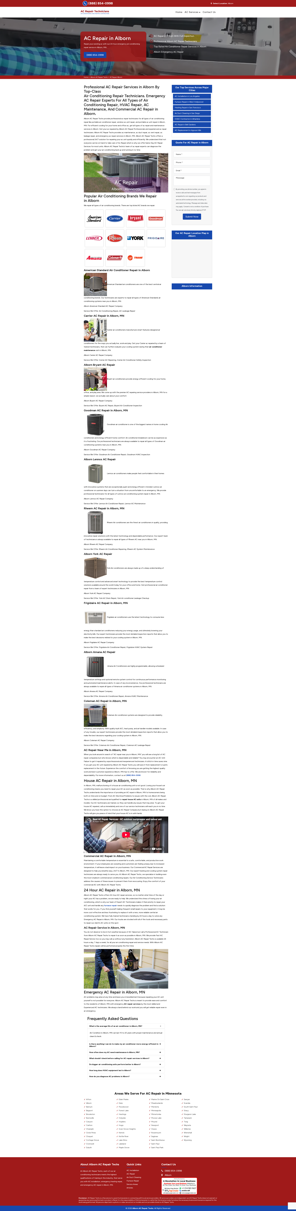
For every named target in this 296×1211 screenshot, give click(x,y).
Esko (121, 1103)
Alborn (89, 1103)
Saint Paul (155, 1144)
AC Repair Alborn (116, 77)
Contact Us (209, 12)
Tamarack (188, 1118)
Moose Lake (156, 1118)
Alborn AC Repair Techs (99, 77)
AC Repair (131, 1174)
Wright (186, 1136)
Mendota (155, 1107)
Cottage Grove (92, 1140)
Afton (88, 1099)
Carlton (89, 1125)
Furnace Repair (133, 1181)
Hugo (121, 1125)
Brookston (90, 1114)
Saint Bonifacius (158, 1140)
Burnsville (90, 1118)
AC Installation (133, 1170)
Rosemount (156, 1133)
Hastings (122, 1114)
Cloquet (89, 1136)
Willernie (187, 1129)
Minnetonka (156, 1114)
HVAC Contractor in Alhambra (187, 119)
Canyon (89, 1122)
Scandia (187, 1103)
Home (179, 12)
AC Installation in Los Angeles (187, 96)
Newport (155, 1125)
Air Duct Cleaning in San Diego (187, 113)
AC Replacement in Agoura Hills (188, 130)
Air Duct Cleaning (134, 1177)
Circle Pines (91, 1133)
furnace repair (110, 905)
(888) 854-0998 (100, 3)
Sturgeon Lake (190, 1114)
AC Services (191, 12)
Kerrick (121, 1133)
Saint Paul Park (157, 1147)
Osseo (154, 1129)
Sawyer (187, 1099)
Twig (186, 1122)
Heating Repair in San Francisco (188, 107)
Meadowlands (157, 1103)
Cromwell (90, 1144)
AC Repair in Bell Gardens (185, 125)
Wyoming (188, 1140)
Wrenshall (188, 1133)
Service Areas (132, 1184)
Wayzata (187, 1125)
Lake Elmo (123, 1140)
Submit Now (191, 216)
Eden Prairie (123, 1099)
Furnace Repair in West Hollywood (189, 102)
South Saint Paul (190, 1107)
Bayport (89, 1110)
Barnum (89, 1107)
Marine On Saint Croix (160, 1099)
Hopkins (122, 1122)
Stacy (186, 1110)
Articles (130, 1188)
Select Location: (220, 3)
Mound (154, 1122)
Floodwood (123, 1107)
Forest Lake (124, 1110)
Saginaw (154, 1136)
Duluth (89, 1147)
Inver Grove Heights (127, 1129)
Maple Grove (124, 1147)
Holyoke (122, 1118)
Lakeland (122, 1144)
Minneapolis (156, 1110)
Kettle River (123, 1136)
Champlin (90, 1129)
